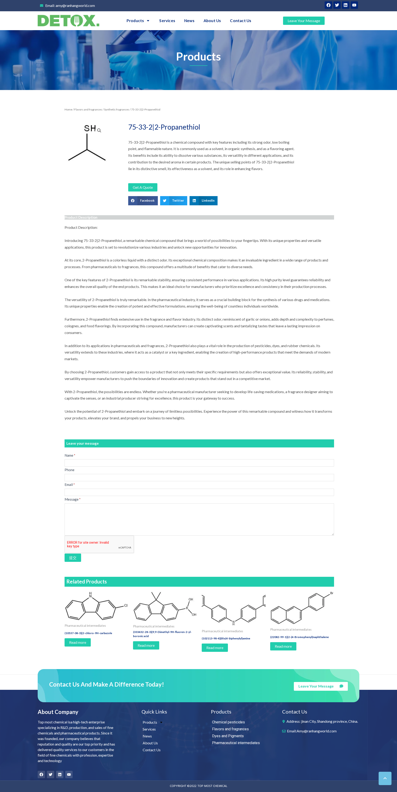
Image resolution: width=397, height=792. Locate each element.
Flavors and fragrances (88, 109)
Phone (69, 470)
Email (70, 484)
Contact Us (240, 20)
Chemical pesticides (228, 722)
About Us (212, 20)
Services (167, 20)
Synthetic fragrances (116, 109)
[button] (143, 201)
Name (70, 455)
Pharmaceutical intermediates (236, 743)
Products (135, 20)
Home (68, 109)
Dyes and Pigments (228, 736)
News (189, 20)
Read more (77, 642)
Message (73, 499)
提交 (73, 557)
